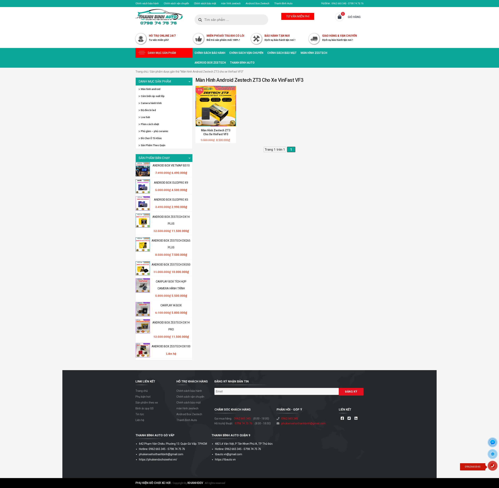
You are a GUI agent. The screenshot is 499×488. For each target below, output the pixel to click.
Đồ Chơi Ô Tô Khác (151, 138)
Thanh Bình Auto (283, 3)
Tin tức (139, 414)
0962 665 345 (242, 418)
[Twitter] (349, 418)
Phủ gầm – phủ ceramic (154, 131)
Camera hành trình (151, 103)
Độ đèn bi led (148, 110)
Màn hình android (150, 89)
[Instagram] (355, 418)
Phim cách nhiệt (150, 124)
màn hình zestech (231, 3)
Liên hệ (139, 420)
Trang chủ (141, 71)
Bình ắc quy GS (144, 408)
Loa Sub (145, 117)
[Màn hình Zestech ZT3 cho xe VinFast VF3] (216, 106)
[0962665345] (494, 467)
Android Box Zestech (257, 3)
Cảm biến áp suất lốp (153, 96)
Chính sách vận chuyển (176, 3)
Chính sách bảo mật (205, 3)
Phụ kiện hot (142, 396)
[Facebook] (342, 418)
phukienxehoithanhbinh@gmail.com (303, 423)
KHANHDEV (195, 483)
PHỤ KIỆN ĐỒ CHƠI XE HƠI (153, 483)
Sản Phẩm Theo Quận (153, 145)
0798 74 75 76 (243, 423)
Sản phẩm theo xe (146, 402)
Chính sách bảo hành (147, 3)
